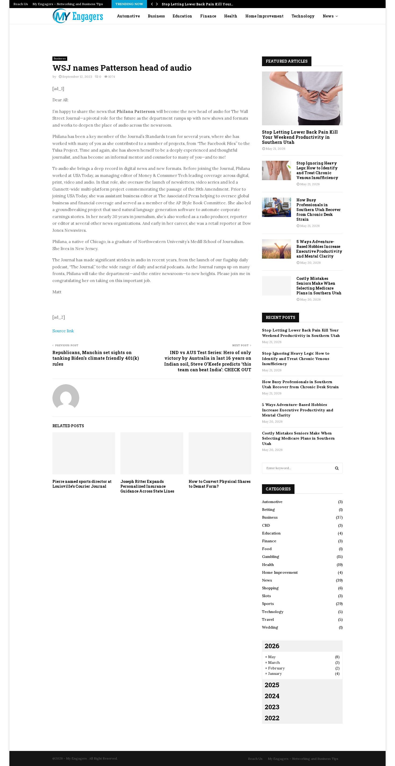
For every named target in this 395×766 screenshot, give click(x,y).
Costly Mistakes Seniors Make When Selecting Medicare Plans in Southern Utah (319, 285)
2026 (272, 646)
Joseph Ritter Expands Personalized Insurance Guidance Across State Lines (147, 486)
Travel (268, 619)
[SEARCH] (337, 468)
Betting (268, 509)
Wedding (270, 627)
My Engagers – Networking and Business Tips (68, 4)
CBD (266, 525)
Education (182, 16)
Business (156, 16)
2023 (272, 707)
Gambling (270, 556)
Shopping (270, 588)
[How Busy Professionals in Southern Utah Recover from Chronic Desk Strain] (276, 207)
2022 (272, 718)
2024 (272, 696)
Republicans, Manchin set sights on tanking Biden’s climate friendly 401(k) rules (95, 358)
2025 (272, 685)
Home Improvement (264, 16)
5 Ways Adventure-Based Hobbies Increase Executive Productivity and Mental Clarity (319, 249)
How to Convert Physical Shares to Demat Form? (219, 484)
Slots (266, 595)
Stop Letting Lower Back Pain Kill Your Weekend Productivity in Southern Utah (300, 137)
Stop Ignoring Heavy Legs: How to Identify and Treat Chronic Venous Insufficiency (317, 170)
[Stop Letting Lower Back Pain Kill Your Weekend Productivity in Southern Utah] (302, 98)
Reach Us (20, 4)
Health (230, 16)
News (328, 16)
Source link (63, 330)
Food (267, 548)
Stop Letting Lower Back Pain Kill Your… (197, 4)
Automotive (128, 16)
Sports (268, 603)
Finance (208, 16)
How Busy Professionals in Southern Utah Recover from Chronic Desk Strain (318, 209)
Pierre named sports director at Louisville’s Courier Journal (82, 484)
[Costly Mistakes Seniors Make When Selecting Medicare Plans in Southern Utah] (276, 285)
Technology (303, 16)
